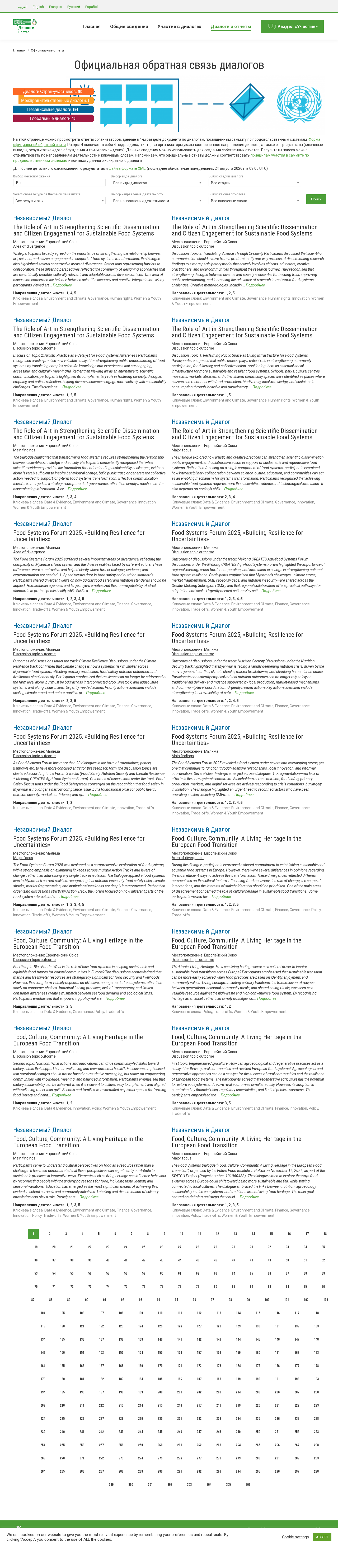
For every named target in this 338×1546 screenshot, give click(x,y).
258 (121, 1445)
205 (257, 1392)
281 (277, 1458)
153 (121, 1352)
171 (179, 1366)
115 (257, 1313)
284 (42, 1471)
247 (199, 1432)
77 (161, 1286)
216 (179, 1405)
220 (257, 1405)
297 (296, 1471)
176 (277, 1366)
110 (160, 1313)
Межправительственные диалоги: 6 (55, 100)
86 (323, 1286)
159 (238, 1352)
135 (62, 1339)
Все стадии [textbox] (221, 183)
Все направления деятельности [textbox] (141, 201)
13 (235, 1234)
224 (42, 1418)
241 (81, 1432)
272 (101, 1458)
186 (179, 1379)
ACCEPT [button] (322, 1537)
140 (160, 1339)
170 (160, 1366)
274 (140, 1458)
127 (199, 1326)
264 (238, 1445)
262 (199, 1445)
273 (121, 1458)
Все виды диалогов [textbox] (130, 183)
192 (296, 1379)
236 (277, 1418)
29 (215, 1247)
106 (81, 1313)
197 (101, 1392)
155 (160, 1352)
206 (277, 1392)
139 (140, 1339)
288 (121, 1471)
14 (253, 1234)
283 (316, 1458)
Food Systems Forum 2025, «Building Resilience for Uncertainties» (79, 536)
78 (179, 1286)
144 (238, 1339)
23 (107, 1247)
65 (251, 1273)
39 (89, 1260)
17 (307, 1234)
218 (218, 1405)
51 (305, 1260)
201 (179, 1392)
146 (277, 1339)
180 (62, 1379)
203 (218, 1392)
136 (81, 1339)
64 (233, 1273)
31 (251, 1247)
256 (81, 1445)
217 (199, 1405)
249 (238, 1432)
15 (271, 1234)
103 (325, 1300)
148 (316, 1339)
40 (107, 1260)
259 (140, 1445)
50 (287, 1260)
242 (101, 1432)
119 (42, 1326)
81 (233, 1286)
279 (238, 1458)
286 (81, 1471)
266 (277, 1445)
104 (42, 1313)
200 (160, 1392)
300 (130, 1484)
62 (197, 1273)
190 (257, 1379)
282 (296, 1458)
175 (257, 1366)
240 (62, 1432)
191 (277, 1379)
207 (296, 1392)
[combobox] (59, 183)
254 (42, 1445)
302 (169, 1484)
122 (101, 1326)
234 (238, 1418)
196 (81, 1392)
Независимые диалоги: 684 (52, 109)
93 (140, 1300)
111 (179, 1313)
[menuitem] (92, 26)
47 (233, 1260)
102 (306, 1300)
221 (277, 1405)
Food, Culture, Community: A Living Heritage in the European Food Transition (236, 842)
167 (101, 1366)
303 (189, 1484)
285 (62, 1471)
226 (81, 1418)
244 (140, 1432)
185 (160, 1379)
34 (305, 1247)
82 (251, 1286)
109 (140, 1313)
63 (215, 1273)
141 (179, 1339)
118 (316, 1313)
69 (323, 1273)
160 (257, 1352)
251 (277, 1432)
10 (181, 1234)
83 (269, 1286)
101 (286, 1300)
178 (316, 1366)
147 (296, 1339)
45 (197, 1260)
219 (238, 1405)
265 (257, 1445)
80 (215, 1286)
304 (208, 1484)
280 (257, 1458)
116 (277, 1313)
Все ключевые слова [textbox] (229, 201)
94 (158, 1300)
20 (53, 1247)
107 (101, 1313)
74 (107, 1286)
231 (179, 1418)
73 (89, 1286)
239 (42, 1432)
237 (296, 1418)
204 (238, 1392)
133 (316, 1326)
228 (121, 1418)
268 (316, 1445)
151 (81, 1352)
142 (199, 1339)
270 (62, 1458)
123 (121, 1326)
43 (161, 1260)
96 (194, 1300)
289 (140, 1471)
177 (296, 1366)
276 (179, 1458)
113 (218, 1313)
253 (316, 1432)
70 (35, 1286)
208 (316, 1392)
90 (86, 1300)
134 (42, 1339)
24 (125, 1247)
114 (238, 1313)
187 (199, 1379)
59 (143, 1273)
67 (287, 1273)
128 (218, 1326)
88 (50, 1300)
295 (257, 1471)
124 (140, 1326)
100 (267, 1300)
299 (111, 1484)
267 (296, 1445)
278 (218, 1458)
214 (140, 1405)
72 (71, 1286)
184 (140, 1379)
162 (296, 1352)
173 (218, 1366)
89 (68, 1300)
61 (179, 1273)
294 (238, 1471)
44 (179, 1260)
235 (257, 1418)
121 (81, 1326)
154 (140, 1352)
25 (143, 1247)
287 (101, 1471)
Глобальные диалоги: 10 (52, 118)
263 (218, 1445)
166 (81, 1366)
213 (121, 1405)
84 (287, 1286)
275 (160, 1458)
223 (316, 1405)
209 (42, 1405)
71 (53, 1286)
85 (305, 1286)
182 (101, 1379)
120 (62, 1326)
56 (89, 1273)
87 (32, 1300)
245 (160, 1432)
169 (140, 1366)
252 (296, 1432)
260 (160, 1445)
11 (199, 1234)
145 (257, 1339)
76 (143, 1286)
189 (238, 1379)
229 (140, 1418)
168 (121, 1366)
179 (42, 1379)
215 (160, 1405)
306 (248, 1484)
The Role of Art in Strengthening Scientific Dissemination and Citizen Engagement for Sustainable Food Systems (86, 230)
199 (140, 1392)
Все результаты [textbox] (29, 201)
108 (121, 1313)
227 (101, 1418)
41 (125, 1260)
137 (101, 1339)
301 (150, 1484)
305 (228, 1484)
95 (176, 1300)
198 (121, 1392)
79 (197, 1286)
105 (62, 1313)
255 (62, 1445)
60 (161, 1273)
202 (199, 1392)
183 (121, 1379)
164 (42, 1366)
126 (179, 1326)
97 (212, 1300)
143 (218, 1339)
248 (218, 1432)
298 (316, 1471)
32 (269, 1247)
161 (277, 1352)
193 (316, 1379)
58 (125, 1273)
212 (101, 1405)
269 (42, 1458)
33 (287, 1247)
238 (316, 1418)
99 (248, 1300)
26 (161, 1247)
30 (233, 1247)
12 (217, 1234)
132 (296, 1326)
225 (62, 1418)
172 (199, 1366)
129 (238, 1326)
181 (81, 1379)
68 (305, 1273)
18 (325, 1234)
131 (277, 1326)
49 (269, 1260)
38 (71, 1260)
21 (71, 1247)
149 (42, 1352)
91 (104, 1300)
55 (71, 1273)
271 (81, 1458)
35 (323, 1247)
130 (257, 1326)
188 (218, 1379)
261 (179, 1445)
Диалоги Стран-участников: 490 (52, 91)
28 (197, 1247)
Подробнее (62, 285)
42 (143, 1260)
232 (199, 1418)
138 (121, 1339)
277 (199, 1458)
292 (199, 1471)
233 (218, 1418)
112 (199, 1313)
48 (251, 1260)
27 (179, 1247)
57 (107, 1273)
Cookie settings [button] (295, 1537)
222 (296, 1405)
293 (218, 1471)
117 (296, 1313)
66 (269, 1273)
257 (101, 1445)
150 (62, 1352)
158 (218, 1352)
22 (89, 1247)
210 (62, 1405)
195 (62, 1392)
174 (238, 1366)
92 (122, 1300)
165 (62, 1366)
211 (81, 1405)
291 (179, 1471)
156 (179, 1352)
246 (179, 1432)
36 (35, 1260)
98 (230, 1300)
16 (289, 1234)
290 (160, 1471)
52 (323, 1260)
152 (101, 1352)
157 (199, 1352)
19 (35, 1247)
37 (53, 1260)
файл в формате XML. (127, 168)
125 (160, 1326)
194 (42, 1392)
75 (125, 1286)
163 (316, 1352)
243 (121, 1432)
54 (53, 1273)
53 (35, 1273)
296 (277, 1471)
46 (215, 1260)
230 (160, 1418)
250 (257, 1432)
